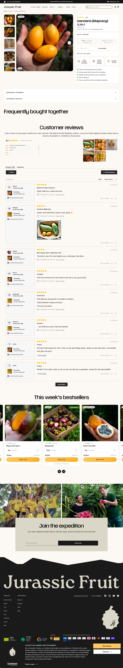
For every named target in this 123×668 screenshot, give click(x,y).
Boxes (45, 7)
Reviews (20, 603)
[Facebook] (105, 596)
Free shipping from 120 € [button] (84, 61)
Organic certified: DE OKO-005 (13, 640)
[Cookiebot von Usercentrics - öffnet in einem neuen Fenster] (12, 664)
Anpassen (106, 651)
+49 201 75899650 (96, 596)
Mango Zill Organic (13, 446)
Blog (19, 611)
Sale (74, 7)
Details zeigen (30, 664)
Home (5, 11)
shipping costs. (98, 29)
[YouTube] (114, 596)
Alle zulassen (107, 646)
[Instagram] (109, 596)
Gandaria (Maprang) (19, 194)
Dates (5, 611)
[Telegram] (118, 596)
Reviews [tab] (10, 167)
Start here (36, 7)
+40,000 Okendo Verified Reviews (28, 640)
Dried (60, 7)
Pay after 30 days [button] (114, 61)
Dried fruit (6, 618)
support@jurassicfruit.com (81, 596)
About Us (20, 600)
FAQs (19, 607)
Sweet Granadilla (89, 446)
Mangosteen (49, 446)
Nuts (5, 614)
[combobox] (99, 7)
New (68, 7)
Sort (100, 179)
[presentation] (59, 471)
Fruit (52, 7)
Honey (5, 622)
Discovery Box (8, 600)
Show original (60, 194)
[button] (82, 17)
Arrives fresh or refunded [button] (99, 61)
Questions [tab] (20, 167)
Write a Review (111, 172)
